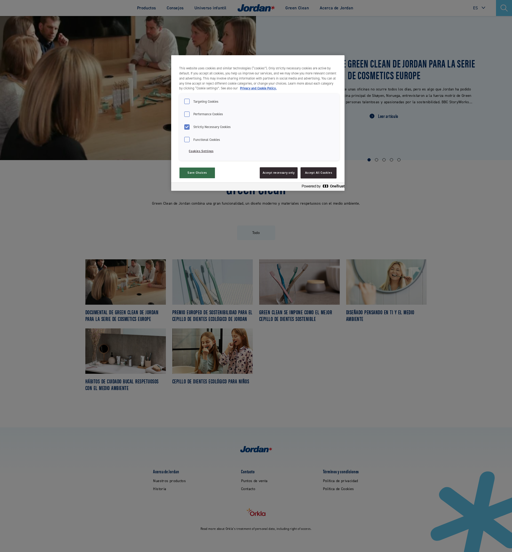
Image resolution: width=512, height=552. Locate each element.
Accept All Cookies (318, 173)
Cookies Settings (201, 151)
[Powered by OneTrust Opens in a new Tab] (321, 187)
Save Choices (197, 173)
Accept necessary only (279, 173)
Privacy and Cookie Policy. (258, 88)
